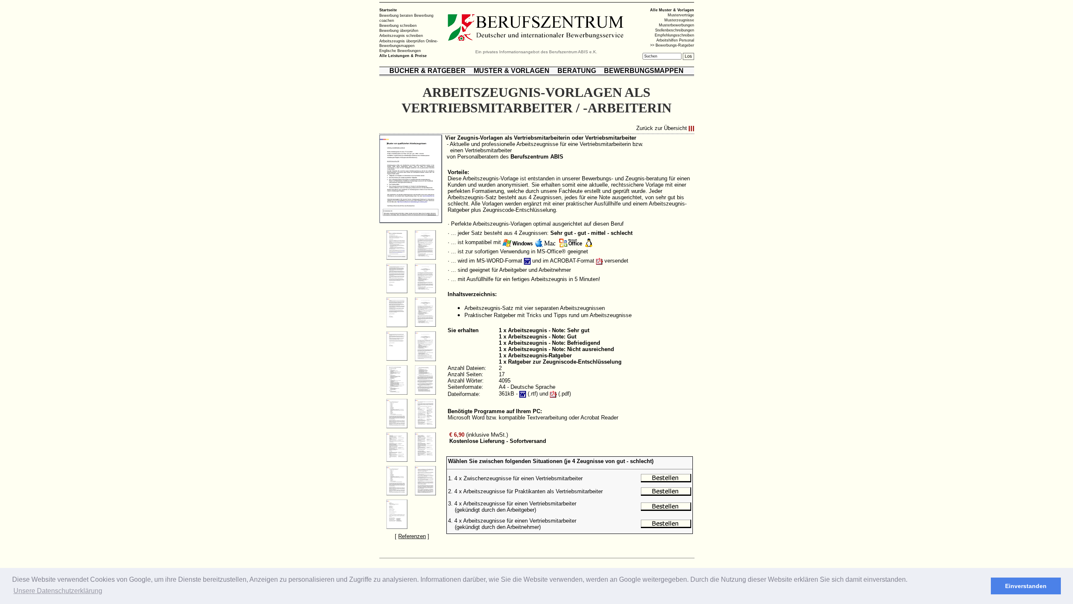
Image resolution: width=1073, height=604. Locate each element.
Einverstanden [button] (1026, 586)
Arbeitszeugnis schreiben (401, 36)
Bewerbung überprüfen (398, 31)
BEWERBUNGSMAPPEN (644, 70)
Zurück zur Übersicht (661, 128)
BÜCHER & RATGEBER (427, 70)
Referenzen (412, 536)
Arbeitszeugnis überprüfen (402, 41)
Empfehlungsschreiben (674, 35)
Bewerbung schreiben (398, 25)
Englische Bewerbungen (400, 51)
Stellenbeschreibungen (674, 30)
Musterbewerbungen (676, 25)
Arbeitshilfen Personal (675, 40)
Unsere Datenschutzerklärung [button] (57, 590)
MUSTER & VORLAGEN (511, 70)
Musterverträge (681, 15)
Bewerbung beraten (396, 15)
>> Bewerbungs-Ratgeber (672, 45)
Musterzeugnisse (679, 20)
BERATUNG (576, 70)
